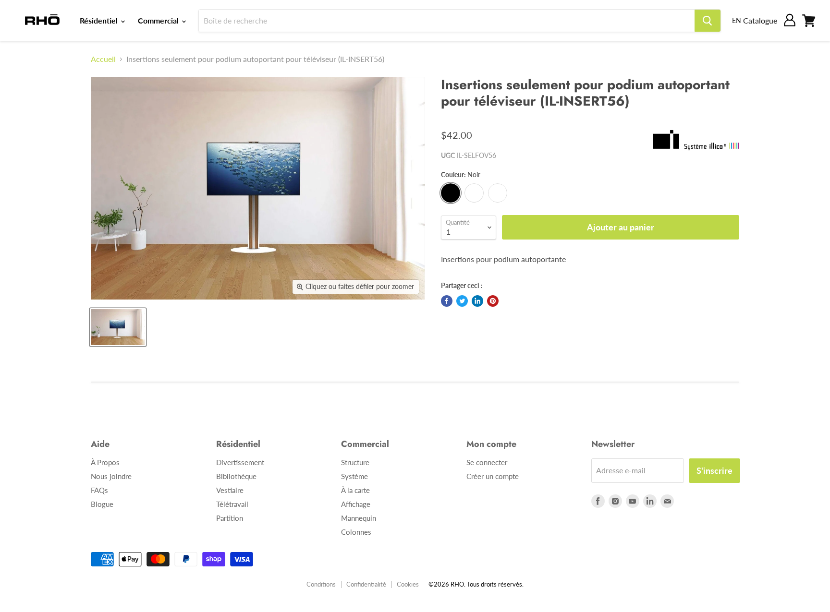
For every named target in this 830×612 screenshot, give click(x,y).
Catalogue (760, 20)
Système (354, 476)
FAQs (99, 490)
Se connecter (486, 462)
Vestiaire (230, 490)
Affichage (355, 504)
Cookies (408, 584)
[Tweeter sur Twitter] (462, 301)
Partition (229, 518)
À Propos (105, 462)
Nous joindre (111, 476)
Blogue (102, 504)
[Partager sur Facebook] (446, 301)
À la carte (355, 490)
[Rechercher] (707, 21)
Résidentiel (100, 20)
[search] (447, 21)
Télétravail (232, 504)
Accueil (103, 59)
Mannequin (358, 518)
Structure (355, 462)
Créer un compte (492, 476)
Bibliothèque (236, 476)
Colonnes (356, 532)
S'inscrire (714, 470)
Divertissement (240, 462)
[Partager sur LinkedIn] (477, 301)
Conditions (321, 584)
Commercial (159, 20)
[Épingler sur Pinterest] (493, 301)
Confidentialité (366, 584)
